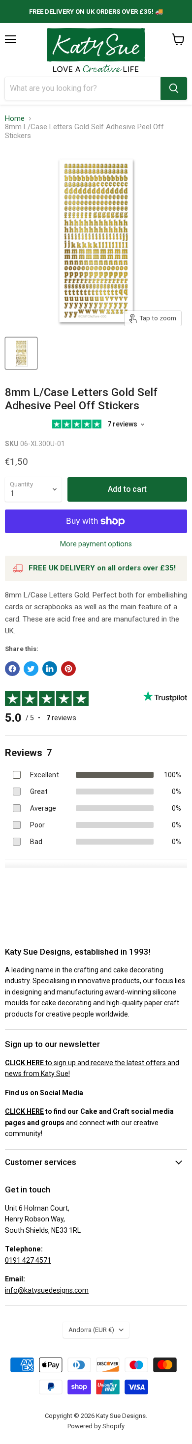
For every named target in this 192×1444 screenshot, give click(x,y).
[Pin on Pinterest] (68, 668)
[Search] (173, 88)
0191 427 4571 (28, 1260)
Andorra (91, 1329)
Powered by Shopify (96, 1426)
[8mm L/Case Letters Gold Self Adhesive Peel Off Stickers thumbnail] (21, 353)
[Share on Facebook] (12, 668)
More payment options (96, 544)
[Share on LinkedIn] (49, 668)
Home (15, 118)
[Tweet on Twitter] (31, 668)
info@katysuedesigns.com (47, 1290)
